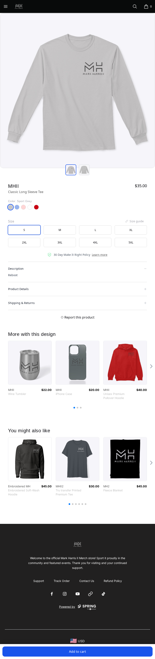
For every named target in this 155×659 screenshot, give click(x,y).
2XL (24, 242)
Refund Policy (113, 581)
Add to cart (77, 651)
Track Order (62, 581)
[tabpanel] (77, 90)
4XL (95, 242)
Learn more (99, 255)
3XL (60, 242)
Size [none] (11, 221)
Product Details (18, 289)
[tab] (71, 170)
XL (130, 230)
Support (38, 581)
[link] (29, 362)
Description (16, 268)
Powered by (67, 606)
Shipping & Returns (21, 303)
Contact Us (86, 581)
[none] (134, 221)
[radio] (24, 230)
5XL (131, 242)
